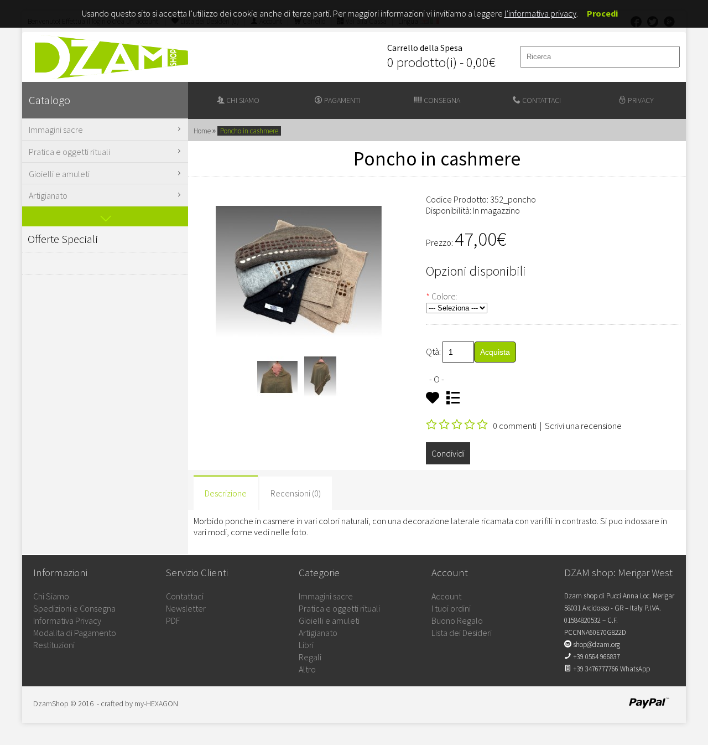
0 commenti (515, 425)
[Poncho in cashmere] (277, 394)
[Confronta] (455, 398)
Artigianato (48, 195)
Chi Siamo (51, 596)
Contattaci (540, 100)
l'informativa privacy (540, 13)
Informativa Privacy (67, 620)
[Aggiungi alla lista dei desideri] (435, 398)
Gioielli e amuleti (59, 173)
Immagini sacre (56, 129)
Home (202, 131)
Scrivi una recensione (583, 425)
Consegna (441, 100)
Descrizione (226, 493)
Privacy (640, 100)
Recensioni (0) (295, 493)
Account (446, 596)
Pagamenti (341, 100)
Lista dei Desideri (461, 632)
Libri (306, 644)
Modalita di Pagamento (74, 632)
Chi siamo (242, 100)
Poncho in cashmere (249, 131)
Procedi (602, 13)
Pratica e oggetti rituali (69, 151)
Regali (310, 657)
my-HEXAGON (156, 703)
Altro (307, 669)
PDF (173, 620)
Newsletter (186, 608)
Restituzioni (54, 644)
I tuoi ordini (451, 608)
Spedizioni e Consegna (74, 608)
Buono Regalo (457, 620)
